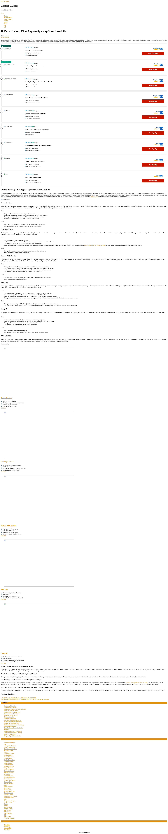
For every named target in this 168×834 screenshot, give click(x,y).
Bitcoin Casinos (8, 750)
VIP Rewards (8, 813)
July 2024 (7, 829)
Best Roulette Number (10, 726)
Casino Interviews (9, 757)
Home (6, 16)
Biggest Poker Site (9, 717)
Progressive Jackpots (9, 801)
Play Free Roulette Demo (11, 710)
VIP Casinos (7, 812)
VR (5, 25)
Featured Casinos (9, 772)
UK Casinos (7, 810)
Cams (5, 22)
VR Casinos (7, 816)
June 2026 (7, 826)
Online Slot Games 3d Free (11, 723)
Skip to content (5, 1)
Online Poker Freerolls (10, 707)
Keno (5, 785)
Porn (5, 24)
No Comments (5, 37)
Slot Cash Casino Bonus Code (12, 720)
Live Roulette (8, 790)
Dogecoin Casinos (9, 771)
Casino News (8, 758)
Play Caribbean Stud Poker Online (13, 728)
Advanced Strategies (9, 742)
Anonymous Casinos (10, 746)
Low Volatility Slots (9, 791)
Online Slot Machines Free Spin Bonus (14, 709)
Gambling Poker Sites (10, 706)
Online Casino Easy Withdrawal (13, 731)
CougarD (4, 653)
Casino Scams (8, 763)
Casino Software (8, 764)
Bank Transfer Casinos (10, 749)
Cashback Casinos (9, 753)
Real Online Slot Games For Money (14, 725)
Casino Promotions (9, 760)
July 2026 (7, 825)
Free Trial (3, 408)
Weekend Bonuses (9, 818)
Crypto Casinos (8, 768)
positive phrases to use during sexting (94, 245)
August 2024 (7, 828)
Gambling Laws (8, 775)
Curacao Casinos (8, 769)
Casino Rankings (9, 761)
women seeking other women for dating (137, 682)
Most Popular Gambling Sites (12, 712)
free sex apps (94, 196)
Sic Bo (6, 805)
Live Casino (7, 788)
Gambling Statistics (9, 777)
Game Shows (8, 779)
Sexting (6, 20)
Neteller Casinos (8, 794)
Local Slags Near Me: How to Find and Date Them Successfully (18, 697)
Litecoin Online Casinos (10, 715)
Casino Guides (8, 755)
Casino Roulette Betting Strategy (13, 732)
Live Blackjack (8, 786)
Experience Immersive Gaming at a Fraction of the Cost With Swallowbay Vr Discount (25, 699)
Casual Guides (9, 5)
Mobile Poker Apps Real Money (13, 721)
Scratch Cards (8, 802)
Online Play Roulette (10, 718)
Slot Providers (8, 807)
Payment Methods (9, 797)
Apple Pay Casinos (9, 747)
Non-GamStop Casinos (10, 796)
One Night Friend (7, 462)
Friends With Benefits (8, 525)
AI (5, 27)
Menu (2, 13)
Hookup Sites (8, 17)
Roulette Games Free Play (11, 714)
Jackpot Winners (8, 783)
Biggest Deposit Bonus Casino (12, 736)
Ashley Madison (6, 398)
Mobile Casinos (8, 793)
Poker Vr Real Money (10, 734)
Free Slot (6, 729)
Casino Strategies (9, 766)
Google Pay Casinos (9, 780)
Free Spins (7, 774)
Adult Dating (7, 19)
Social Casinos (8, 808)
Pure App (4, 589)
